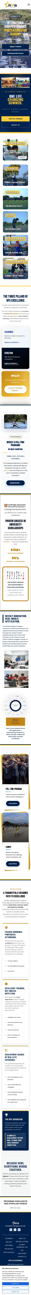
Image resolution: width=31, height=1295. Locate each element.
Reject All (15, 1291)
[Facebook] (11, 1229)
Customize (15, 1287)
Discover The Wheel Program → (15, 389)
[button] (28, 4)
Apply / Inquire (15, 47)
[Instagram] (15, 1229)
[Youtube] (19, 1229)
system (6, 470)
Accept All (15, 1284)
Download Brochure (15, 53)
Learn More (13, 803)
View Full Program (15, 119)
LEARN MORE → (15, 483)
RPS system (13, 314)
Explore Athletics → (11, 363)
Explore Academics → (12, 342)
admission (6, 542)
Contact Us (15, 125)
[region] (15, 1280)
